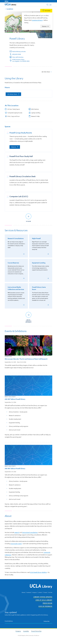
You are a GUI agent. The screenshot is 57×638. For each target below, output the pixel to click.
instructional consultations (30, 532)
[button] (10, 4)
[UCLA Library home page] (10, 4)
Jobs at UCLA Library (43, 600)
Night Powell (36, 238)
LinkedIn (40, 592)
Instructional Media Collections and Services (16, 288)
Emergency (18, 631)
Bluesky (23, 592)
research (16, 532)
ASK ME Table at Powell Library (15, 399)
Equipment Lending (38, 263)
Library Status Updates (42, 597)
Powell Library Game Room (39, 288)
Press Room (47, 603)
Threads (45, 592)
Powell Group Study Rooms (21, 133)
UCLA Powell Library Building (39, 572)
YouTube (50, 592)
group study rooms (16, 543)
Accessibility (26, 631)
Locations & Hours (37, 20)
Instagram (34, 592)
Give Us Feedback (45, 606)
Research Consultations (16, 238)
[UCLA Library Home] (41, 586)
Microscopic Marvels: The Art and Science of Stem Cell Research (26, 359)
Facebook (28, 592)
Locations (10, 9)
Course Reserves (13, 263)
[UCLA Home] (6, 1)
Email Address (9, 621)
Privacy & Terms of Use (36, 631)
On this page (46, 71)
